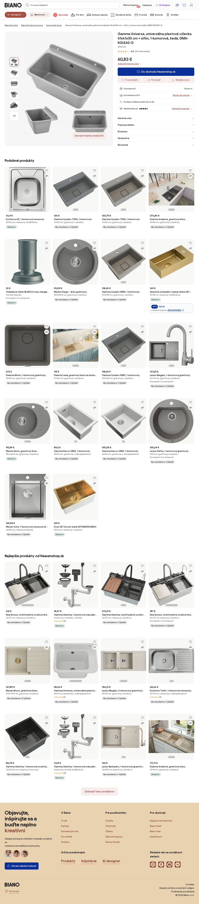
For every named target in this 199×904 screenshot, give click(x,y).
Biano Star (155, 831)
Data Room (156, 836)
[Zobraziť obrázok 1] (14, 62)
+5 (14, 116)
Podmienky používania (182, 891)
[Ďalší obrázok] (48, 188)
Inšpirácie (147, 5)
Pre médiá (66, 836)
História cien (125, 118)
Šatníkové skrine (123, 15)
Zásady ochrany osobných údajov (176, 888)
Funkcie (65, 842)
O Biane (66, 812)
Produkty (68, 861)
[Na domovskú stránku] (13, 5)
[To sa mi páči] (46, 170)
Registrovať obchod (161, 820)
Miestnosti (39, 15)
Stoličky (174, 15)
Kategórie (16, 15)
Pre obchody (158, 812)
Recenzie (123, 145)
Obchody (110, 826)
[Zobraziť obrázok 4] (14, 94)
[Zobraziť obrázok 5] (14, 105)
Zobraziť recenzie (180, 108)
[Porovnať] (46, 176)
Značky (109, 820)
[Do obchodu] (66, 89)
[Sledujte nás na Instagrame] (153, 864)
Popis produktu (126, 125)
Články (109, 831)
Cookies (190, 884)
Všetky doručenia (181, 95)
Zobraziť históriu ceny (128, 64)
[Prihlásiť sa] (191, 5)
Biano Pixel (155, 826)
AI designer (164, 5)
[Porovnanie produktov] (177, 5)
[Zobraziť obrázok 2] (14, 72)
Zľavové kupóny (131, 6)
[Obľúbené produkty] (184, 5)
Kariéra (65, 826)
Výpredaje (63, 15)
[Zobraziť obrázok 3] (14, 83)
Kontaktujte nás (69, 831)
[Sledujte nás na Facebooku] (161, 864)
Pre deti (80, 15)
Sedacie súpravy (100, 15)
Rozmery (122, 131)
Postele (143, 15)
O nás (64, 820)
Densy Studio (112, 842)
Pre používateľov (115, 812)
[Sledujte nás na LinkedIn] (178, 864)
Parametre (123, 138)
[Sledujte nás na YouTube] (169, 864)
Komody (159, 15)
